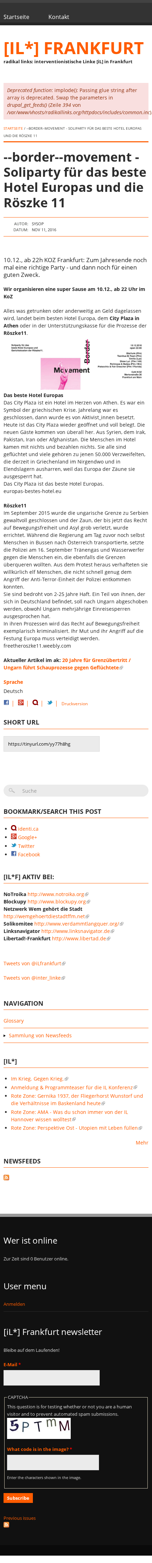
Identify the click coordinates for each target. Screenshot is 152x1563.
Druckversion (75, 704)
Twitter (26, 846)
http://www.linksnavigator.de (75, 931)
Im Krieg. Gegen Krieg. (37, 1078)
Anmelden (14, 1304)
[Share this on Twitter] (50, 704)
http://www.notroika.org (56, 894)
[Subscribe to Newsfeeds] (76, 1178)
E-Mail (12, 1364)
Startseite (16, 17)
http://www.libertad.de (79, 938)
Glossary (14, 1020)
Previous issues (20, 1518)
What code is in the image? (39, 1449)
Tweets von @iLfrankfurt (32, 963)
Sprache (13, 682)
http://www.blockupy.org (57, 901)
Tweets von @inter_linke (32, 977)
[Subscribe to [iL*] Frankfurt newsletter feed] (76, 1525)
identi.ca (28, 828)
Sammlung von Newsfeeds (40, 1035)
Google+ (27, 837)
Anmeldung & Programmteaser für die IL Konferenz (72, 1087)
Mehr (142, 1142)
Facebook (28, 854)
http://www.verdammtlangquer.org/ (76, 923)
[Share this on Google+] (21, 704)
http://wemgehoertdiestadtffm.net (44, 916)
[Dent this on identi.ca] (35, 704)
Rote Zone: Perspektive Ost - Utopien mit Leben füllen (74, 1127)
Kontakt (58, 17)
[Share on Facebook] (6, 704)
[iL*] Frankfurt (74, 47)
